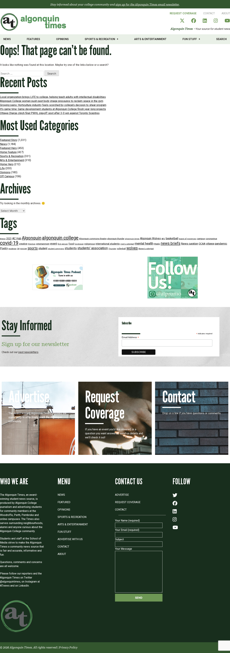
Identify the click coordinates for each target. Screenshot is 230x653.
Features (33, 39)
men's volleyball (127, 244)
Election (32, 244)
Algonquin (31, 237)
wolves (132, 248)
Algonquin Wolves (150, 238)
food (71, 243)
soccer (23, 248)
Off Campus (7, 176)
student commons (56, 249)
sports (33, 248)
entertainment (43, 244)
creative (23, 243)
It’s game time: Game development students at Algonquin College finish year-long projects (53, 109)
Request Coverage (183, 13)
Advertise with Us (70, 539)
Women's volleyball (146, 249)
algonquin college (60, 238)
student (42, 248)
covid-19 (9, 243)
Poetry (4, 248)
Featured (64, 502)
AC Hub (16, 238)
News (7, 39)
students (71, 248)
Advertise (122, 494)
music (157, 243)
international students (108, 243)
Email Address (130, 337)
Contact (209, 13)
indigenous (89, 244)
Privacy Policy (68, 647)
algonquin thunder (115, 238)
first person (63, 244)
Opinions (62, 39)
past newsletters (28, 352)
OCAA (202, 243)
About (226, 13)
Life (2, 168)
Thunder (112, 248)
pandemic (221, 243)
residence (12, 249)
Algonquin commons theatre (93, 238)
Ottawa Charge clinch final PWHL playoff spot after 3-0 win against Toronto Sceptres (50, 113)
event (53, 243)
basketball (172, 238)
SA (18, 249)
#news (3, 239)
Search (221, 39)
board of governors (187, 239)
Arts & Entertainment (150, 39)
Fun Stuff (190, 39)
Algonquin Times (182, 28)
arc (163, 238)
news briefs (170, 243)
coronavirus (211, 238)
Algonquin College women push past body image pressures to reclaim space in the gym (51, 101)
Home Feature (8, 152)
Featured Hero (8, 148)
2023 (9, 238)
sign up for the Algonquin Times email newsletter (147, 4)
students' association (92, 248)
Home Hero (6, 164)
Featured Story (8, 140)
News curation (189, 243)
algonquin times (132, 239)
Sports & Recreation (100, 39)
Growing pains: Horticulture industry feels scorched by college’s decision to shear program (53, 105)
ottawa (210, 243)
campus (201, 238)
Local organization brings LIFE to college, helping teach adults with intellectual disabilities (53, 97)
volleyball (121, 248)
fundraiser (79, 244)
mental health (144, 243)
